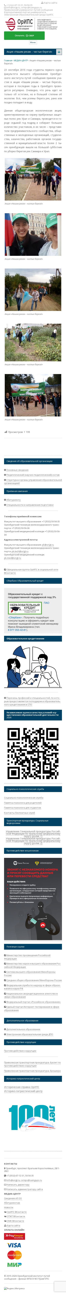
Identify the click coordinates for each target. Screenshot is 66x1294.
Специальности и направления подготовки (29, 504)
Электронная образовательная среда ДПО (29, 1034)
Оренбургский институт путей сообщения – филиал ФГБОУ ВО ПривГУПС (27, 1277)
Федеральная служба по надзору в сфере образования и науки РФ (32, 987)
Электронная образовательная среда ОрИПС (28, 14)
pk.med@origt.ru (12, 557)
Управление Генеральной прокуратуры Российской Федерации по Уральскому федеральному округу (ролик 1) (33, 834)
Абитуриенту (13, 499)
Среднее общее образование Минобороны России (34, 980)
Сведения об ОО (13, 1198)
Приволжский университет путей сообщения (28, 9)
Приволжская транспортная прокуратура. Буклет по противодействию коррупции (32, 1064)
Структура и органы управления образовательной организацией (33, 481)
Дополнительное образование (23, 1029)
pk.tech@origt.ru (20, 551)
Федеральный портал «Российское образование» (33, 1001)
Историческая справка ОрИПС (21, 1087)
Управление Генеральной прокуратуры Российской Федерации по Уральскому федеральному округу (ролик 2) (33, 841)
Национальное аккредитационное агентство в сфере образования (31, 995)
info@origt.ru (13, 7)
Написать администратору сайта (25, 1189)
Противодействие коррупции (20, 1050)
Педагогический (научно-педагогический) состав (33, 474)
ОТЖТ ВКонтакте (16, 1216)
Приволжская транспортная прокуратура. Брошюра (32, 1070)
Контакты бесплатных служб (19, 812)
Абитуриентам (12, 1202)
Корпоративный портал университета (25, 12)
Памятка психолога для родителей (22, 802)
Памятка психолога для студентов (22, 807)
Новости (8, 1207)
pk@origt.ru (48, 544)
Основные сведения (17, 469)
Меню (33, 42)
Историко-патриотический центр (23, 1091)
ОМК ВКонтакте (15, 1220)
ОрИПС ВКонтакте (17, 1211)
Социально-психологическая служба (23, 797)
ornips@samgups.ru (31, 7)
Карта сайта (50, 2)
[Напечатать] (59, 51)
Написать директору (18, 1184)
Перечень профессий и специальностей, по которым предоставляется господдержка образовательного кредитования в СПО (32, 701)
